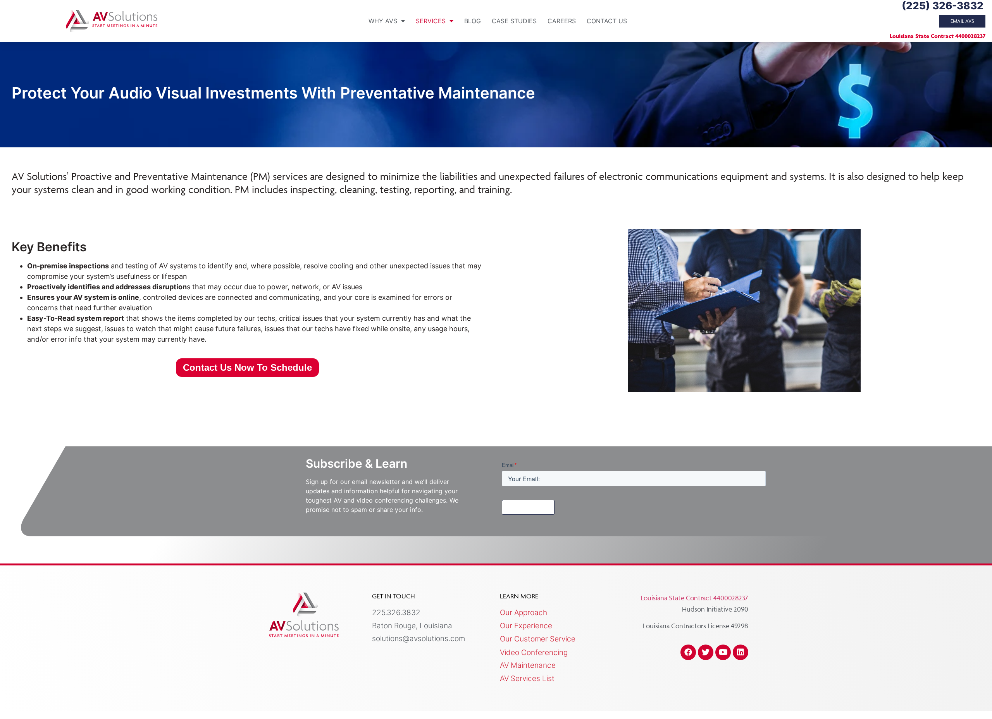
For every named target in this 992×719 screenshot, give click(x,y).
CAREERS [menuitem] (562, 21)
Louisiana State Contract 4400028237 (937, 36)
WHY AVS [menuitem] (383, 21)
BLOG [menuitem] (472, 21)
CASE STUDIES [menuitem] (514, 21)
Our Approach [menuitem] (523, 612)
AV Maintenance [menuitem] (528, 665)
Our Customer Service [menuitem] (537, 638)
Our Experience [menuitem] (526, 625)
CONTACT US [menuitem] (607, 21)
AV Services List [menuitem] (527, 678)
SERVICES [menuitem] (431, 21)
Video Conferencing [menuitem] (534, 652)
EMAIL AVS (962, 21)
